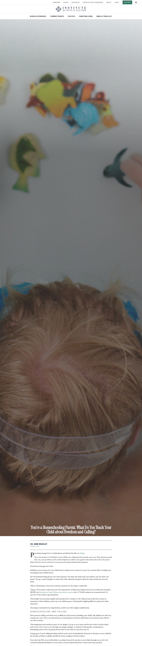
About (108, 2)
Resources (76, 2)
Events (65, 2)
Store (116, 2)
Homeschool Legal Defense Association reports (56, 592)
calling (81, 553)
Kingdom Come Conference (93, 2)
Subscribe (56, 2)
